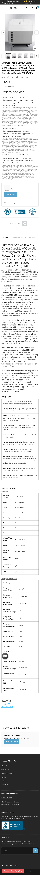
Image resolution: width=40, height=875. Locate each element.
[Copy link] (27, 77)
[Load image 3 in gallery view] (20, 56)
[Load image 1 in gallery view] (8, 56)
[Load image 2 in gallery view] (14, 56)
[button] (2, 7)
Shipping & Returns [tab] (19, 237)
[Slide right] (36, 32)
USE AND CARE (7, 707)
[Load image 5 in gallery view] (31, 56)
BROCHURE (5, 704)
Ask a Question (13, 741)
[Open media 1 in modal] (20, 32)
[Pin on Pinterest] (17, 77)
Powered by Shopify (26, 871)
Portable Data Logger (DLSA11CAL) (13, 97)
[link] (11, 2)
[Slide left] (3, 32)
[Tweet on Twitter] (13, 77)
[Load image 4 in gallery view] (26, 56)
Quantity (6, 190)
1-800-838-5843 (6, 797)
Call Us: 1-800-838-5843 (13, 871)
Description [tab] (6, 237)
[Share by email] (22, 77)
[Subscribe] (35, 850)
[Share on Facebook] (8, 77)
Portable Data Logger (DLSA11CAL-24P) (15, 155)
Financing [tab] (32, 237)
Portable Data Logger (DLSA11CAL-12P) (15, 128)
